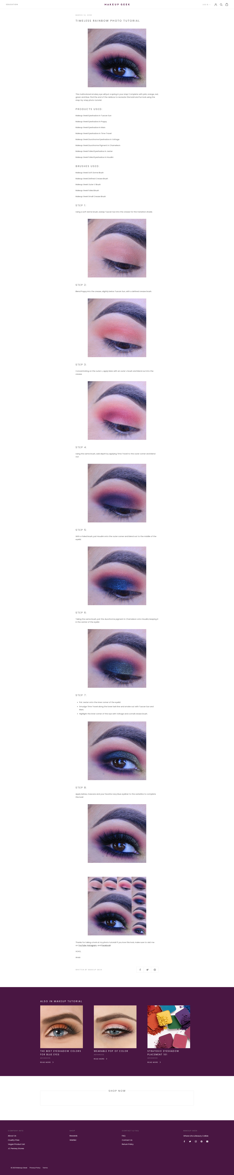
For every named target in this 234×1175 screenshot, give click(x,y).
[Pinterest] (201, 1141)
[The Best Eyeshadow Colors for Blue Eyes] (61, 1007)
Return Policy (127, 1144)
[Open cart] (227, 4)
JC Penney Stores (16, 1148)
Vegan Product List (16, 1144)
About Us (12, 1135)
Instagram (92, 945)
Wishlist (73, 1140)
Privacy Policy (35, 1168)
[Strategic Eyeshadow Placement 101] (168, 1007)
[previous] (40, 1098)
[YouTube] (207, 1141)
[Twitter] (190, 1141)
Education (12, 4)
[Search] (221, 4)
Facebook (106, 945)
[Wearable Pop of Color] (115, 1007)
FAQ (123, 1135)
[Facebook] (184, 1141)
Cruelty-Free (13, 1140)
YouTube (82, 945)
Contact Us (127, 1140)
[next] (193, 1098)
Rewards (73, 1135)
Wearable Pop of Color (111, 1051)
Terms (45, 1168)
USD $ (205, 5)
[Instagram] (196, 1141)
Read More (46, 1062)
